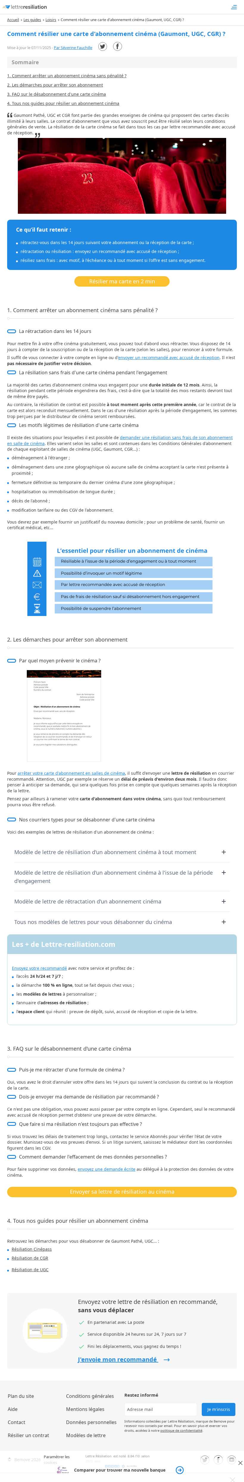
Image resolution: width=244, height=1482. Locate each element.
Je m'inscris (218, 1409)
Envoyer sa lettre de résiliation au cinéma (122, 1191)
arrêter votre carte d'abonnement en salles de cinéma (71, 773)
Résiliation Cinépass (32, 1249)
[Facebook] (117, 46)
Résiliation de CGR (30, 1258)
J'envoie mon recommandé (118, 1359)
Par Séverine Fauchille (73, 47)
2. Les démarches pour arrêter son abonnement (55, 85)
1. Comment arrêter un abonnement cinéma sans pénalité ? (66, 75)
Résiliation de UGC (30, 1269)
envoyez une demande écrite (106, 1169)
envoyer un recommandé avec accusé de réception (169, 357)
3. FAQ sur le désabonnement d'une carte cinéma (56, 94)
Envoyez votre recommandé (39, 968)
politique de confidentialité (181, 1430)
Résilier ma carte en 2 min (122, 281)
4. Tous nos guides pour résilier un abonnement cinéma (63, 103)
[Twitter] (102, 46)
